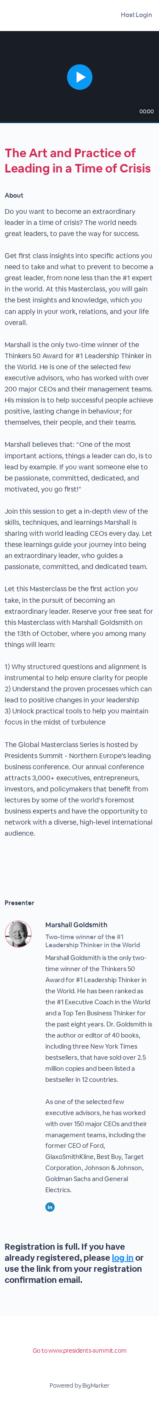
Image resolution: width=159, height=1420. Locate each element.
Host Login (136, 15)
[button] (79, 77)
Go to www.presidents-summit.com (80, 1350)
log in (123, 1257)
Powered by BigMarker (79, 1385)
